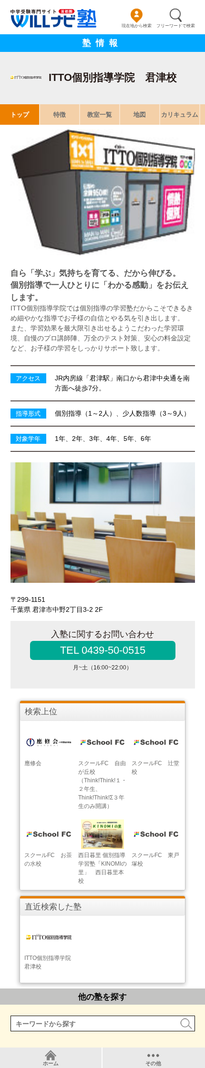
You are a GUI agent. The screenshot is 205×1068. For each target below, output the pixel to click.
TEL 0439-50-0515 (102, 650)
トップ (19, 114)
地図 (139, 114)
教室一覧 (99, 114)
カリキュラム (179, 114)
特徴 (59, 114)
